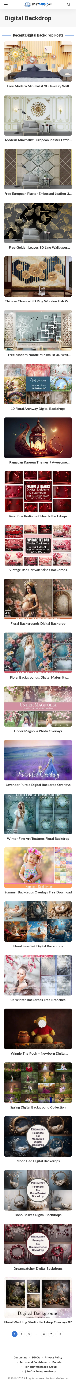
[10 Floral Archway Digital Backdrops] (38, 384)
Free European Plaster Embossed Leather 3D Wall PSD (38, 194)
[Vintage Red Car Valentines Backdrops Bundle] (38, 545)
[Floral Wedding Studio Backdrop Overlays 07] (38, 1297)
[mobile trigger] (7, 4)
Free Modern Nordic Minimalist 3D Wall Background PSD (38, 355)
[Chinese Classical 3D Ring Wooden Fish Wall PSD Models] (38, 276)
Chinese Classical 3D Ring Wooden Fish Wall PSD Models (38, 302)
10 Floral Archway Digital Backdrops (38, 408)
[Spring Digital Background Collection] (38, 1082)
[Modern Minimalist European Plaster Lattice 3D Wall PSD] (38, 115)
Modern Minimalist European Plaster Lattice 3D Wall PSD (38, 140)
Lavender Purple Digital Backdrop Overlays (38, 785)
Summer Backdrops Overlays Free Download (38, 892)
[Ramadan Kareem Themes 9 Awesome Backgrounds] (38, 437)
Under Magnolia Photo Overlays (38, 731)
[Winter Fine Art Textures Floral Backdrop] (38, 814)
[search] (69, 5)
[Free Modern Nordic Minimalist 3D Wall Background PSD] (38, 330)
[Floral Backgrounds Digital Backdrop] (38, 599)
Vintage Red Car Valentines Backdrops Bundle (38, 570)
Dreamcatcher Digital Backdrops (38, 1268)
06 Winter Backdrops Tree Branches (38, 1000)
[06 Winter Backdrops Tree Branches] (38, 975)
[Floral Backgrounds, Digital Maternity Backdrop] (38, 653)
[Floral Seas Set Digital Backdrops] (38, 921)
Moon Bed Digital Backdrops (38, 1161)
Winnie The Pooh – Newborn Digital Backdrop (38, 1054)
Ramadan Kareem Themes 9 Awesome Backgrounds (38, 463)
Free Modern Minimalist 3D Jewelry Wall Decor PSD (38, 87)
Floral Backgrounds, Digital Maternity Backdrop (38, 678)
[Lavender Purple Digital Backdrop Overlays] (38, 760)
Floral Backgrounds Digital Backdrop (38, 623)
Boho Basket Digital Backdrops (38, 1215)
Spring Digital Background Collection (38, 1107)
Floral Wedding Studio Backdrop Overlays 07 (38, 1322)
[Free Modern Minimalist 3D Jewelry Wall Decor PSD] (38, 61)
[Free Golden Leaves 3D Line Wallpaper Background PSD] (38, 223)
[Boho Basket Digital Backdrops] (38, 1190)
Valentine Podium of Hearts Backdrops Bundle (38, 517)
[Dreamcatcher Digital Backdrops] (38, 1244)
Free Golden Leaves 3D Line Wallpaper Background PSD (38, 248)
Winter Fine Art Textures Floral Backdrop (38, 838)
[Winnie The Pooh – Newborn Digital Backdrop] (38, 1029)
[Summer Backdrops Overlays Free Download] (38, 867)
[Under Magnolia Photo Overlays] (38, 706)
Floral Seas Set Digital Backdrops (38, 946)
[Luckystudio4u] (38, 4)
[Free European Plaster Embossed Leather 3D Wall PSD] (38, 169)
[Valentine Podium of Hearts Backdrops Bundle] (38, 491)
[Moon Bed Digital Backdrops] (38, 1136)
